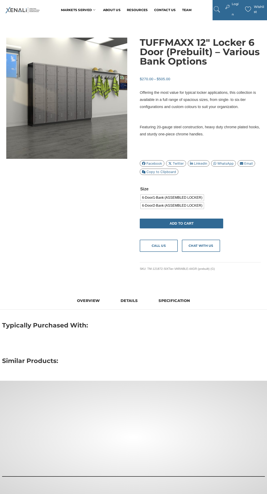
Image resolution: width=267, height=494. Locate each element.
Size (144, 189)
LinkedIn (200, 163)
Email (248, 163)
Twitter (178, 163)
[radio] (172, 198)
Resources (137, 10)
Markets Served (76, 10)
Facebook (154, 163)
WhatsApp (225, 163)
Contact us (165, 10)
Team (186, 10)
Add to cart (182, 223)
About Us (112, 10)
